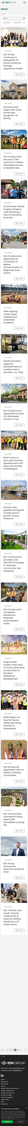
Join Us (3, 1086)
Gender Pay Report (7, 1093)
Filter (8, 22)
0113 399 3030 (17, 1070)
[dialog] (14, 1116)
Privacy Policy (19, 1119)
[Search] (24, 18)
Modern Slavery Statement (9, 1088)
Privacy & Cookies (6, 1095)
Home (3, 1079)
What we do (4, 1082)
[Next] (26, 1050)
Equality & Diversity (7, 1091)
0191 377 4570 (20, 1068)
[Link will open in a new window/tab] (2, 1075)
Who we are (4, 1084)
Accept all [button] (7, 1121)
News (2, 1102)
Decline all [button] (20, 1121)
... (21, 1050)
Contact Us (4, 1104)
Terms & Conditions (7, 1097)
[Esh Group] (8, 2)
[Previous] (2, 1050)
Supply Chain (5, 1099)
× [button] (26, 1108)
